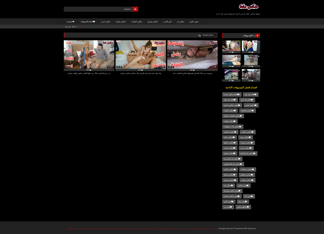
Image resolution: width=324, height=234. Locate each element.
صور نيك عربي (83, 228)
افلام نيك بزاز (250, 94)
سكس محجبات (246, 169)
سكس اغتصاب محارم (232, 116)
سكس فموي (228, 153)
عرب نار (154, 228)
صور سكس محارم (231, 196)
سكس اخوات (229, 111)
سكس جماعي (229, 132)
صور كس (214, 228)
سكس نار (180, 22)
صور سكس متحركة (231, 191)
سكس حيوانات (164, 228)
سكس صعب (228, 148)
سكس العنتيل (123, 228)
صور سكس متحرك (98, 228)
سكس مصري (153, 22)
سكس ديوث (244, 137)
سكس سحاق (229, 143)
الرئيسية (70, 22)
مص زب (227, 207)
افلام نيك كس (246, 100)
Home (80, 27)
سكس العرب (134, 228)
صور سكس (194, 22)
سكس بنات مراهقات (231, 127)
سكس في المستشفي (232, 164)
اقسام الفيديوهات (86, 22)
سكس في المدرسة (231, 159)
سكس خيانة (228, 137)
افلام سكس (145, 228)
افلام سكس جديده (231, 94)
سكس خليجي (246, 132)
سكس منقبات (246, 180)
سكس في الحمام (246, 153)
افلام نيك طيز (229, 100)
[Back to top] (316, 226)
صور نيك (248, 196)
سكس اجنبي (250, 105)
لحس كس (227, 202)
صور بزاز (194, 228)
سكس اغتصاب (136, 22)
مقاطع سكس (242, 207)
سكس (187, 228)
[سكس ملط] (248, 7)
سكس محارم (121, 22)
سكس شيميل (246, 143)
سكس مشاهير (245, 175)
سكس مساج (228, 175)
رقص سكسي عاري (231, 105)
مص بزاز (241, 202)
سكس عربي (105, 22)
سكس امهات (229, 121)
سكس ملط (111, 228)
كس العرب (167, 22)
